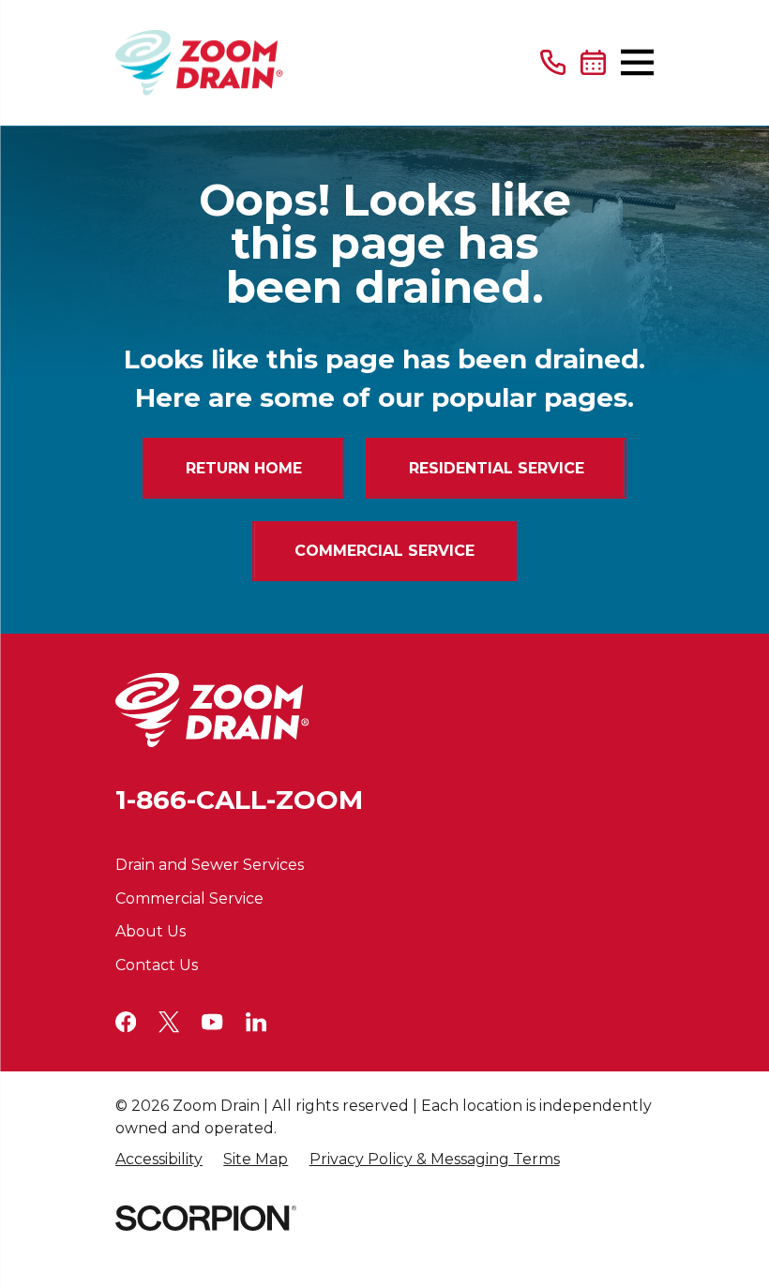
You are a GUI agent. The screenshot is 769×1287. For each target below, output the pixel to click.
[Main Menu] (637, 62)
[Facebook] (125, 1021)
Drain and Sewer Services (209, 865)
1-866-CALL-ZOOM (239, 800)
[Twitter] (168, 1021)
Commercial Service (384, 551)
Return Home (244, 468)
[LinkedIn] (256, 1021)
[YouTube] (212, 1021)
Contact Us (156, 965)
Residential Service (496, 468)
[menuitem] (159, 1160)
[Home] (199, 63)
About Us (150, 931)
